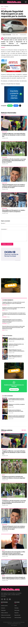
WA (10, 599)
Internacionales (18, 617)
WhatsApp (10, 105)
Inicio (2, 6)
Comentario (4, 229)
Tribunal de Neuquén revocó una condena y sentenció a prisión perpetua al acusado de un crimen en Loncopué (13, 186)
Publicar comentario (7, 244)
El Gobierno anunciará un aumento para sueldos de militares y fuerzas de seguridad (13, 308)
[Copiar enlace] (19, 625)
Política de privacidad (5, 615)
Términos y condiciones (6, 617)
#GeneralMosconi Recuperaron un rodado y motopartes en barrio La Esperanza (13, 211)
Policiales (6, 6)
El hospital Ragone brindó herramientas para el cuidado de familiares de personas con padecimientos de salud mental (16, 399)
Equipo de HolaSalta (7, 34)
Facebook (16, 105)
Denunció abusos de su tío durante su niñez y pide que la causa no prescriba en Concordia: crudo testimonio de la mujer (13, 327)
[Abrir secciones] (25, 2)
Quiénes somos (4, 605)
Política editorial (4, 612)
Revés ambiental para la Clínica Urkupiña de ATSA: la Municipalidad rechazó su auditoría (13, 578)
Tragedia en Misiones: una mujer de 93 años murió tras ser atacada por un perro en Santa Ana (13, 135)
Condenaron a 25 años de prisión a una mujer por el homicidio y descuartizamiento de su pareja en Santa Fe (14, 160)
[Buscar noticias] (2, 2)
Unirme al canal (14, 389)
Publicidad (3, 610)
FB (4, 599)
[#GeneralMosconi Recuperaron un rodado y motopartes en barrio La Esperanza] (14, 200)
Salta (3, 550)
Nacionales (17, 610)
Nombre (3, 223)
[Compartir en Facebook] (12, 625)
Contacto (3, 608)
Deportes (16, 612)
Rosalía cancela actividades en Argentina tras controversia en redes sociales (15, 411)
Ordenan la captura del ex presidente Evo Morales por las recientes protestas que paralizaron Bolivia (16, 417)
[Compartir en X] (15, 625)
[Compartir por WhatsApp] (8, 625)
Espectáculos (17, 615)
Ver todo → (24, 430)
